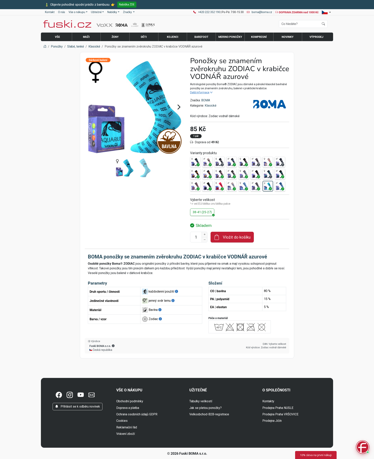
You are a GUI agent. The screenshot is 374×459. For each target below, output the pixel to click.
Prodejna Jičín (272, 421)
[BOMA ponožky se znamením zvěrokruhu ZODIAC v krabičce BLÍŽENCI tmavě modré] (219, 162)
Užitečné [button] (96, 12)
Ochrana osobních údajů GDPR (136, 414)
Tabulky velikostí (200, 401)
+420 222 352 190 (209, 12)
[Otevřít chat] (362, 447)
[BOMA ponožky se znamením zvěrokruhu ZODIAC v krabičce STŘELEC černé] (207, 186)
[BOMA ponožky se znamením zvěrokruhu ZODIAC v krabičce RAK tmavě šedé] (244, 174)
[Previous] (91, 107)
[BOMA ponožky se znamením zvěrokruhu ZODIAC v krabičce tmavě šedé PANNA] (219, 174)
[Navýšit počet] (204, 234)
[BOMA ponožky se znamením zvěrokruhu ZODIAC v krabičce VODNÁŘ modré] (280, 186)
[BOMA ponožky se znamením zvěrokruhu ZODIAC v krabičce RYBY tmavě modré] (268, 174)
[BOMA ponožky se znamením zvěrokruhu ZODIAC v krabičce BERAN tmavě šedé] (195, 162)
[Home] (44, 46)
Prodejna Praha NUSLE (277, 408)
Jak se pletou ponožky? (205, 408)
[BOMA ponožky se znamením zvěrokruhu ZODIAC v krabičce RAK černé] (256, 174)
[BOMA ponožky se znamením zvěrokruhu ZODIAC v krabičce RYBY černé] (280, 174)
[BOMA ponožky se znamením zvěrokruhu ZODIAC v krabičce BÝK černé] (244, 162)
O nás (61, 12)
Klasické (210, 105)
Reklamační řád (126, 427)
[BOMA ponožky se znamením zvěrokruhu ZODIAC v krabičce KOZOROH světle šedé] (268, 162)
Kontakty (268, 401)
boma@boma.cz (261, 12)
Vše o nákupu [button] (77, 12)
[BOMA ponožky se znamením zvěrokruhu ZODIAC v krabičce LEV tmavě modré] (207, 174)
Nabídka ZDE (127, 4)
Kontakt (50, 12)
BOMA (205, 100)
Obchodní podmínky (129, 401)
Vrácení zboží (125, 434)
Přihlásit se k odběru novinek (80, 406)
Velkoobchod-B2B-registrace (209, 414)
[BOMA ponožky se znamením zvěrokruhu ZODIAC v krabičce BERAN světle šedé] (207, 162)
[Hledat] (323, 24)
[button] (113, 345)
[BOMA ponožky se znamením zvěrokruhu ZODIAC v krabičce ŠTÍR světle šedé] (232, 186)
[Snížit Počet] (204, 239)
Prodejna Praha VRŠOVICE (280, 414)
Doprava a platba (127, 408)
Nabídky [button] (112, 12)
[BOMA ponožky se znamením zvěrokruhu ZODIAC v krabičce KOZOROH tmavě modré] (280, 162)
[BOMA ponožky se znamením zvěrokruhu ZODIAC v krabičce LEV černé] (195, 174)
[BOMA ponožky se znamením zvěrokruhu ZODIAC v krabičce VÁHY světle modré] (244, 186)
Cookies (122, 421)
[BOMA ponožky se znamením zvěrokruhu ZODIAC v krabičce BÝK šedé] (256, 162)
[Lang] (326, 12)
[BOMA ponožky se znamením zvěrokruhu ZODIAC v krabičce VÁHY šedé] (256, 186)
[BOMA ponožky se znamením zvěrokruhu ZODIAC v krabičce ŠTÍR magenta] (219, 186)
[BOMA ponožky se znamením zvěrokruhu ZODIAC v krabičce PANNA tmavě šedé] (232, 174)
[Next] (178, 107)
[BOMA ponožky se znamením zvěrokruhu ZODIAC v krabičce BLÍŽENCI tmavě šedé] (232, 162)
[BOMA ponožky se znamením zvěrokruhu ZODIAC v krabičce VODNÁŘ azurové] (268, 186)
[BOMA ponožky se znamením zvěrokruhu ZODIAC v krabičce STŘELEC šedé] (195, 186)
